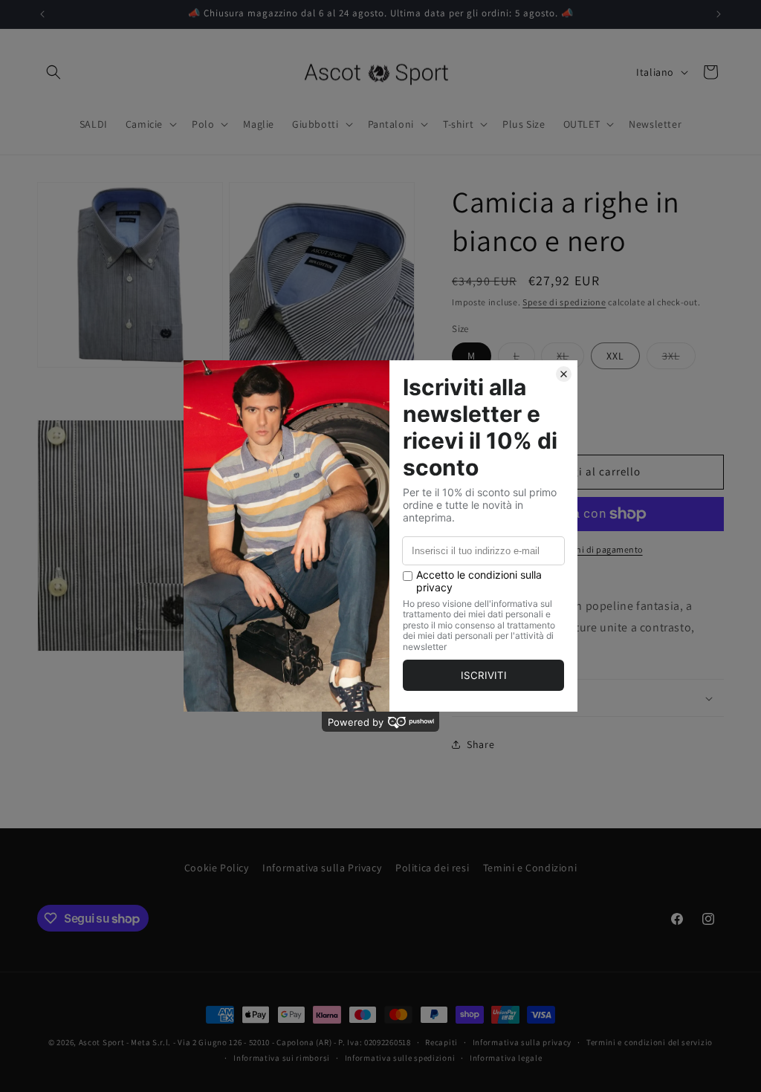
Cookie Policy (216, 867)
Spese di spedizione (564, 302)
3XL (679, 358)
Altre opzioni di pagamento (588, 549)
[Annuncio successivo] (718, 14)
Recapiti (441, 1042)
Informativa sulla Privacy (321, 867)
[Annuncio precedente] (42, 14)
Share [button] (480, 744)
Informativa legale (506, 1058)
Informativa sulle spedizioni (400, 1058)
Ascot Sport (102, 1042)
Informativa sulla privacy (522, 1042)
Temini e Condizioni (530, 867)
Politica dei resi (432, 867)
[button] (53, 72)
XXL (615, 356)
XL (570, 358)
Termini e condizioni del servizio (649, 1042)
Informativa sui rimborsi (281, 1058)
